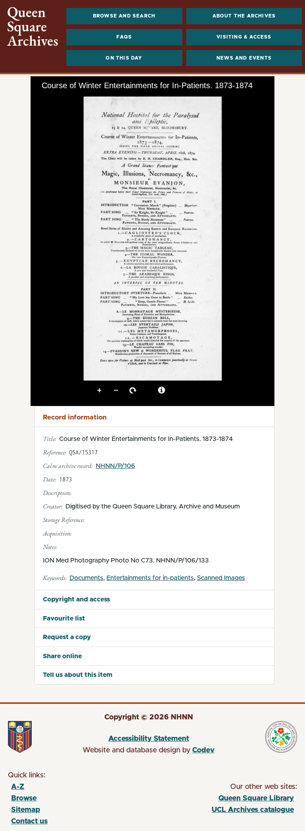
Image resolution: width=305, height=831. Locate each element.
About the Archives (244, 16)
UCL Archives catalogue (222, 811)
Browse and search (124, 16)
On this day (124, 58)
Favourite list (64, 618)
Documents (86, 578)
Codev (203, 750)
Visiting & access (243, 37)
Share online (62, 656)
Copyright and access (76, 599)
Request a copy (67, 637)
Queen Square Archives (32, 26)
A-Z (17, 786)
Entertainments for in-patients (150, 578)
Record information (74, 417)
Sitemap (25, 810)
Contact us (29, 821)
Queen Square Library (222, 799)
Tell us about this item (77, 675)
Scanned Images (221, 578)
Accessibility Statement (148, 738)
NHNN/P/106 (115, 466)
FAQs (124, 37)
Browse (24, 798)
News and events (244, 58)
